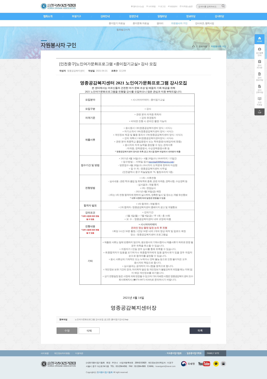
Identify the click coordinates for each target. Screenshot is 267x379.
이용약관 (79, 353)
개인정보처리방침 (62, 353)
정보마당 (190, 16)
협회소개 (47, 16)
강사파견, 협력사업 (204, 23)
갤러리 (160, 23)
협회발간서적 (123, 29)
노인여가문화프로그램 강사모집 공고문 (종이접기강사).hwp (101, 319)
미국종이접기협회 (174, 353)
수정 (67, 330)
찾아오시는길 (138, 6)
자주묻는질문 (187, 6)
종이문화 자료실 (141, 23)
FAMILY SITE (213, 353)
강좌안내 (104, 16)
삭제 (89, 330)
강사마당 (219, 16)
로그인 (162, 6)
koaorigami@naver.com (166, 366)
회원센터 (173, 6)
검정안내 (133, 16)
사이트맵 (152, 6)
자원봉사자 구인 (179, 23)
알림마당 (162, 16)
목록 (200, 330)
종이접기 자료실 (117, 23)
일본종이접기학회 (194, 353)
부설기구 (76, 16)
